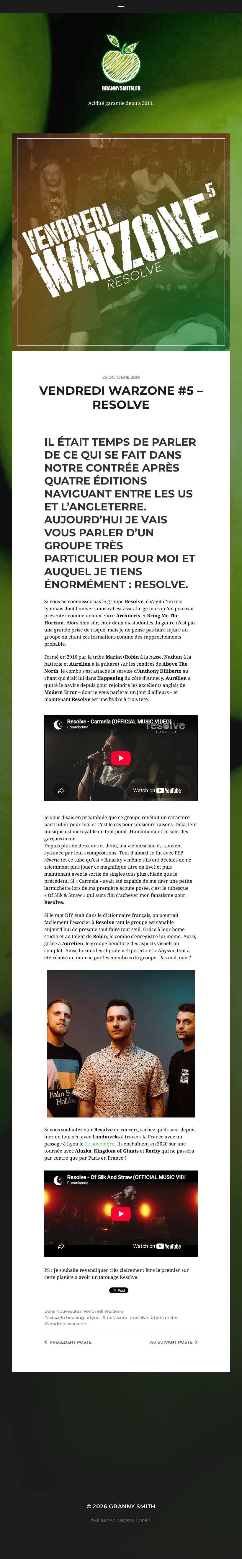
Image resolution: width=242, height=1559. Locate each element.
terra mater (166, 1317)
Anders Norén (134, 1520)
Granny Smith (132, 1506)
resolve (140, 1317)
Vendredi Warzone (103, 1311)
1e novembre (100, 1144)
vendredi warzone (66, 1323)
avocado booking (65, 1317)
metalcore (116, 1317)
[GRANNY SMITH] (121, 63)
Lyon (95, 1317)
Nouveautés (68, 1311)
